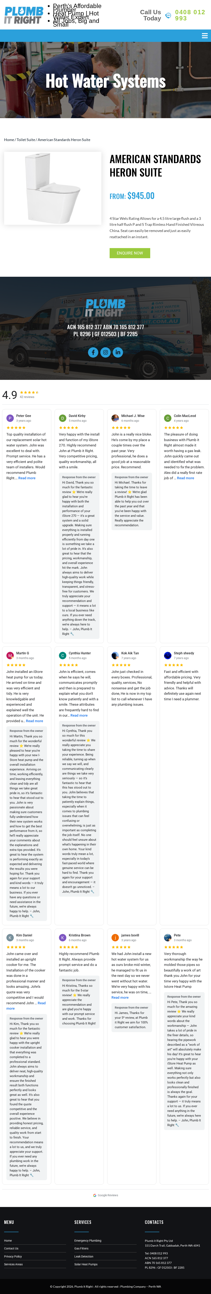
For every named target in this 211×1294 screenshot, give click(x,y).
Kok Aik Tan (130, 653)
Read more (26, 478)
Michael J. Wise (133, 416)
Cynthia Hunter (80, 653)
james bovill (130, 935)
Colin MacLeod (185, 416)
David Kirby (77, 416)
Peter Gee (23, 416)
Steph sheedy (184, 653)
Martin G (22, 653)
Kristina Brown (79, 935)
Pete (177, 935)
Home (9, 139)
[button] (205, 36)
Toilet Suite (26, 139)
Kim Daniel (24, 935)
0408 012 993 (190, 15)
